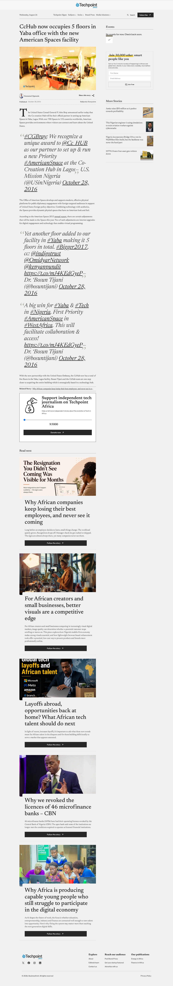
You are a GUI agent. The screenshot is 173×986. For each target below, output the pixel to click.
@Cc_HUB (74, 143)
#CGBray (35, 137)
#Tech (82, 306)
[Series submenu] (83, 15)
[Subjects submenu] (75, 15)
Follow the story (53, 543)
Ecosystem (92, 102)
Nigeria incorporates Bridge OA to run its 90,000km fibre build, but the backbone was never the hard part (124, 140)
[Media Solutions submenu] (110, 15)
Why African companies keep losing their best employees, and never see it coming (63, 389)
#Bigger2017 (72, 247)
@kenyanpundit (42, 267)
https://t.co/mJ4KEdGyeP (53, 274)
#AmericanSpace (43, 163)
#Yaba (54, 241)
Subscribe (143, 15)
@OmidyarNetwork (46, 260)
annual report (60, 217)
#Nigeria (40, 312)
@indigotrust (46, 254)
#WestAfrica (38, 325)
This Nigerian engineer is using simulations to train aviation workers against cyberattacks (124, 125)
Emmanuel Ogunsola (31, 96)
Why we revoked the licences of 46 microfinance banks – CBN (58, 807)
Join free (131, 84)
